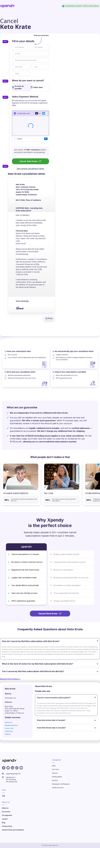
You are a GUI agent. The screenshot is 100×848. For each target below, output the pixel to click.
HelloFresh (9, 731)
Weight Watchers (11, 725)
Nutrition (55, 780)
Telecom (55, 773)
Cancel (28, 161)
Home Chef (9, 728)
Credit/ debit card (23, 113)
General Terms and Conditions (13, 830)
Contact (5, 819)
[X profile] (8, 768)
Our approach (7, 815)
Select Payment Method (25, 96)
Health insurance (58, 788)
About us (5, 808)
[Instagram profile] (17, 768)
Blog (3, 823)
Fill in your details (23, 41)
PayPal (19, 139)
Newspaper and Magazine (61, 784)
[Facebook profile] (3, 768)
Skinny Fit (8, 722)
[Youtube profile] (21, 768)
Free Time (55, 769)
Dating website (57, 777)
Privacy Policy (7, 826)
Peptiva (7, 734)
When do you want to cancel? (28, 80)
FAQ (3, 796)
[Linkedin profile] (12, 768)
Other (54, 766)
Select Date (38, 87)
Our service (6, 812)
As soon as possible (19, 87)
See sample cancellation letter (30, 168)
